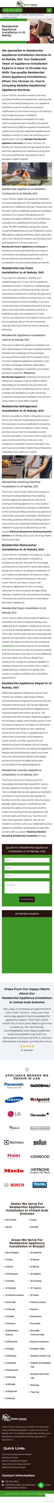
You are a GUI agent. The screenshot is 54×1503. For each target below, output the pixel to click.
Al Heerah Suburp (15, 1295)
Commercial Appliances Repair (17, 1454)
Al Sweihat (35, 1281)
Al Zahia (34, 1295)
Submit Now (27, 899)
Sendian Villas (37, 1349)
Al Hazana (11, 1288)
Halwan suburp (38, 1302)
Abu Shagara (12, 1252)
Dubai (33, 1220)
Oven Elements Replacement (16, 1464)
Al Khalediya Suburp (12, 1332)
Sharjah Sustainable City (40, 1365)
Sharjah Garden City (40, 1356)
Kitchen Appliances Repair (14, 1461)
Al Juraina (10, 1323)
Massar (34, 1309)
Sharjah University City (39, 1376)
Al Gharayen (12, 1274)
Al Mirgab (10, 1384)
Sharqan (34, 1385)
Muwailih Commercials (37, 1332)
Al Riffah (34, 1267)
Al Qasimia (35, 1252)
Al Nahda (10, 1398)
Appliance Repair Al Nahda (17, 15)
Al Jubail (10, 1316)
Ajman (9, 1227)
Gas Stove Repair (10, 1457)
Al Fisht (9, 1267)
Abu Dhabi (11, 1220)
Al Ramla (34, 1259)
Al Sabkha (35, 1274)
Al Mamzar (11, 1356)
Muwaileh (35, 1323)
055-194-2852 (12, 10)
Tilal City (34, 1392)
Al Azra (9, 1259)
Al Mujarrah (11, 1391)
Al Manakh (11, 1363)
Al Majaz (10, 1349)
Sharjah (34, 1227)
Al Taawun (35, 1288)
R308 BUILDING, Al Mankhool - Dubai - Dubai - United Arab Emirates (28, 1486)
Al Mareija (11, 1377)
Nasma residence (39, 1341)
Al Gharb (10, 1281)
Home (4, 15)
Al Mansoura (12, 1370)
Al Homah (11, 1302)
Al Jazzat (10, 1309)
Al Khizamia (11, 1341)
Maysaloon (36, 1316)
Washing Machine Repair (14, 1467)
